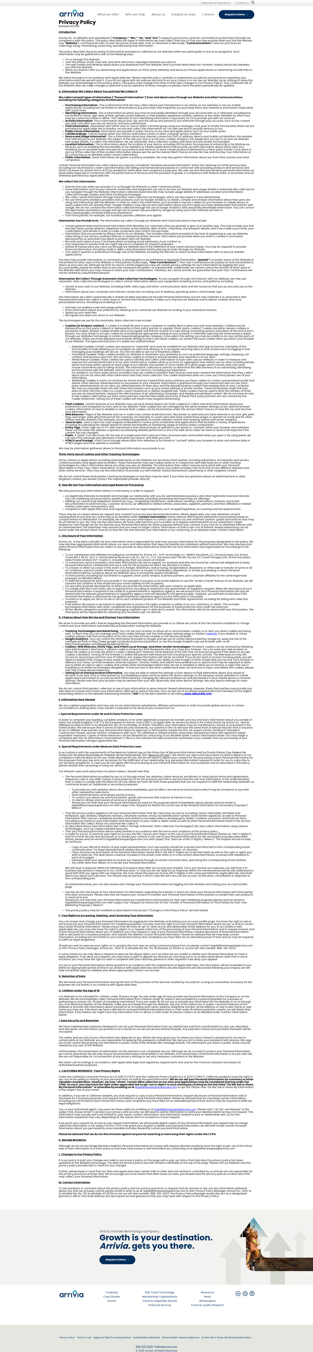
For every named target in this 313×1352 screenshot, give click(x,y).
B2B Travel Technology (159, 1292)
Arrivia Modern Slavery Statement (181, 1338)
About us (158, 14)
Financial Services (159, 1305)
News (207, 1296)
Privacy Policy (67, 1338)
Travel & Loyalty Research (207, 1305)
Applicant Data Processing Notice (112, 1338)
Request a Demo (235, 14)
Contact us (242, 3)
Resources (207, 1292)
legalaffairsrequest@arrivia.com (156, 1087)
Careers (208, 14)
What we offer (108, 14)
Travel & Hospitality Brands (159, 1301)
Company (111, 1292)
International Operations (216, 3)
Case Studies (111, 1296)
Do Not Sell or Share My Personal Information (226, 1338)
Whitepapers (207, 1301)
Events (112, 1301)
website (212, 633)
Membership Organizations (159, 1296)
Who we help (135, 14)
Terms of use (84, 1338)
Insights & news (183, 14)
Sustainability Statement (146, 1338)
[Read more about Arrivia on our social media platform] (238, 1294)
